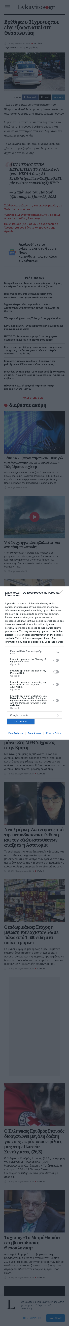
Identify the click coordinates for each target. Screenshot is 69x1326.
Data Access (34, 733)
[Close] (62, 593)
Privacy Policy (53, 733)
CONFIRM (21, 721)
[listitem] (34, 652)
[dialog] (34, 663)
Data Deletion (15, 733)
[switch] (56, 660)
